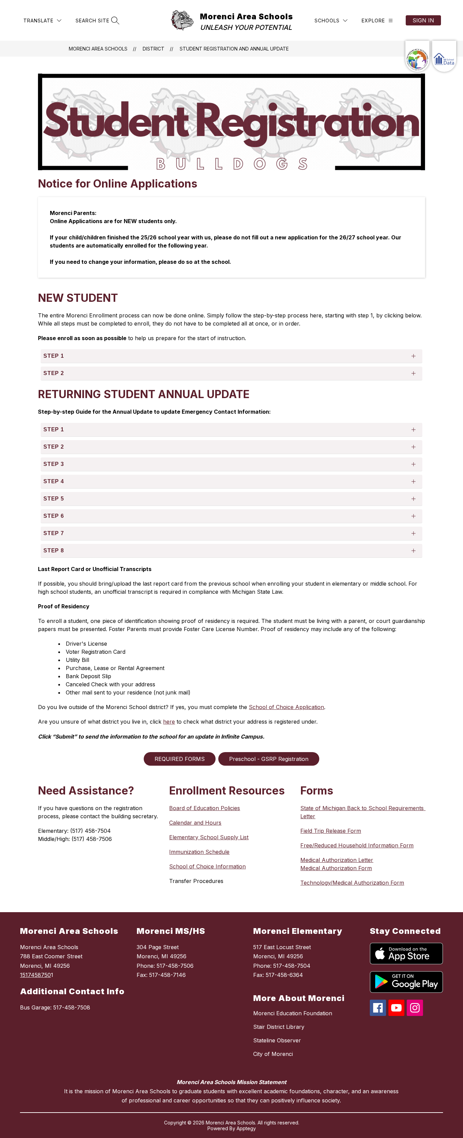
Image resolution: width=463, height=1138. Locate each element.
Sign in (423, 20)
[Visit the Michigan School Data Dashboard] (444, 56)
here (169, 721)
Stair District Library (278, 1026)
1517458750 (35, 975)
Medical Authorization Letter (336, 860)
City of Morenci (273, 1054)
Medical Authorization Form (336, 868)
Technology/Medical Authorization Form (352, 882)
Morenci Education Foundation (292, 1013)
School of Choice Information (207, 866)
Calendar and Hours (195, 822)
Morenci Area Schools (98, 49)
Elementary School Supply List (208, 837)
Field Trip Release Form (330, 830)
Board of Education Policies (204, 808)
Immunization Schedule (199, 851)
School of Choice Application (286, 707)
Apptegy (246, 1128)
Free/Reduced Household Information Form (357, 845)
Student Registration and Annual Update (234, 49)
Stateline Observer (277, 1040)
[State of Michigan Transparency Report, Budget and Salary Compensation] (417, 56)
